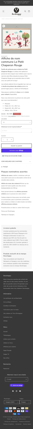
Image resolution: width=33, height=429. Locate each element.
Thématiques (7, 335)
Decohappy (9, 417)
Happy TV (6, 354)
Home (3, 18)
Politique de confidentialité (11, 421)
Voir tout (20, 18)
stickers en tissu (8, 343)
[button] (3, 11)
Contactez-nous (7, 317)
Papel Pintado (7, 350)
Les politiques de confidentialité (12, 298)
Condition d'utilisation (9, 306)
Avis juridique (7, 302)
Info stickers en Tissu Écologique (12, 313)
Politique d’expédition (8, 424)
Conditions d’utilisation (24, 421)
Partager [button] (5, 167)
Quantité (3, 136)
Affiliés (5, 321)
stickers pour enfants (9, 339)
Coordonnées (18, 424)
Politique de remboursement (19, 419)
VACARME (4, 119)
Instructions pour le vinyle (10, 309)
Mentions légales (27, 424)
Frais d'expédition (12, 116)
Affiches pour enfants (11, 18)
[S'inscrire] (26, 379)
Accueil (5, 331)
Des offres (6, 358)
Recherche (6, 368)
